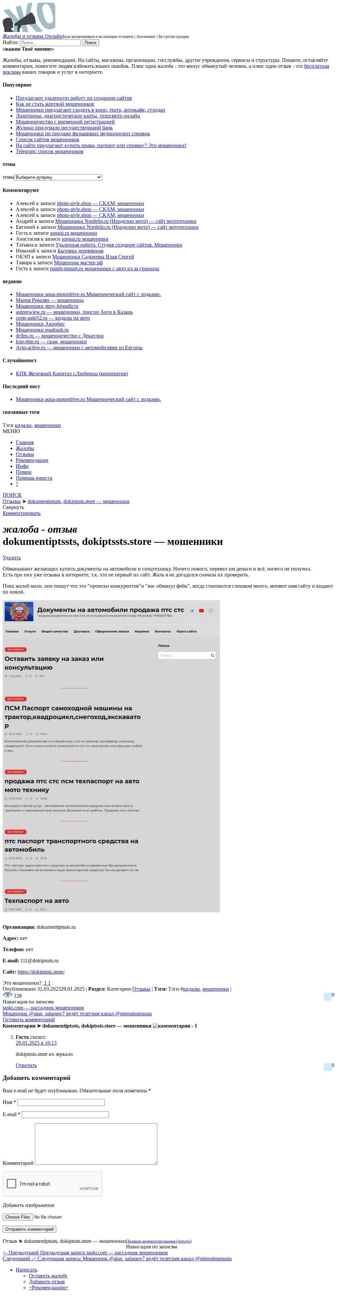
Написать (26, 1270)
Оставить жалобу (48, 1275)
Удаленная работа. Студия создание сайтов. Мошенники (119, 245)
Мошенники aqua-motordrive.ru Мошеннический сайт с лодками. (88, 294)
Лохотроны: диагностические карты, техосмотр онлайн (78, 116)
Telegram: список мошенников (50, 151)
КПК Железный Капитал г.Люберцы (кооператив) (72, 373)
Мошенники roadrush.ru (42, 330)
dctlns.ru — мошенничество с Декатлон (60, 335)
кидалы (23, 425)
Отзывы (25, 454)
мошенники (47, 425)
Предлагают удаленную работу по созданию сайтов (74, 98)
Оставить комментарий (29, 1019)
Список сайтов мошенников (47, 139)
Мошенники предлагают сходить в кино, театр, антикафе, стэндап (90, 110)
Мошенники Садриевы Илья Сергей (93, 256)
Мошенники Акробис (40, 324)
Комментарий (18, 1163)
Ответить (26, 1065)
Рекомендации (32, 460)
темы (8, 177)
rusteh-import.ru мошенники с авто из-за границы (104, 268)
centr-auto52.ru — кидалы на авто (53, 318)
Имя (9, 1102)
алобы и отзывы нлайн (33, 36)
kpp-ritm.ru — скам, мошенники (51, 341)
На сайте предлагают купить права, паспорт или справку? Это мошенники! (101, 145)
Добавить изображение (29, 1205)
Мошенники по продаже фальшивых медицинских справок (83, 133)
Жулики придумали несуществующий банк (64, 127)
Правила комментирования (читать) (159, 1241)
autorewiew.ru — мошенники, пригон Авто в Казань (74, 312)
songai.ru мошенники (73, 233)
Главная (25, 442)
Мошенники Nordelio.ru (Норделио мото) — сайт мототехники (125, 221)
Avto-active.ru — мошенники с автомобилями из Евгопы (79, 347)
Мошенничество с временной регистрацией (65, 121)
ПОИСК (12, 495)
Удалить (12, 557)
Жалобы (25, 448)
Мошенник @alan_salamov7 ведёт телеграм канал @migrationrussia (77, 1013)
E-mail (11, 1114)
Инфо (22, 466)
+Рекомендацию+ (48, 1287)
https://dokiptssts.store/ (41, 972)
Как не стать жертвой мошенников (55, 104)
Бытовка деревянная (80, 251)
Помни (24, 472)
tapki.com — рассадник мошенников (43, 1007)
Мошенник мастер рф (78, 262)
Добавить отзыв (47, 1281)
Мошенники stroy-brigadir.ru (47, 306)
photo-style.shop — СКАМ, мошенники (100, 203)
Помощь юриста (34, 478)
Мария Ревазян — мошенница (50, 300)
